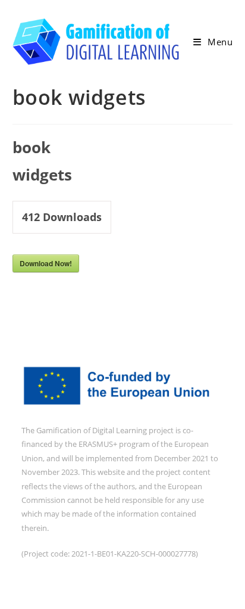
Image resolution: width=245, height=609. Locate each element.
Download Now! (46, 263)
